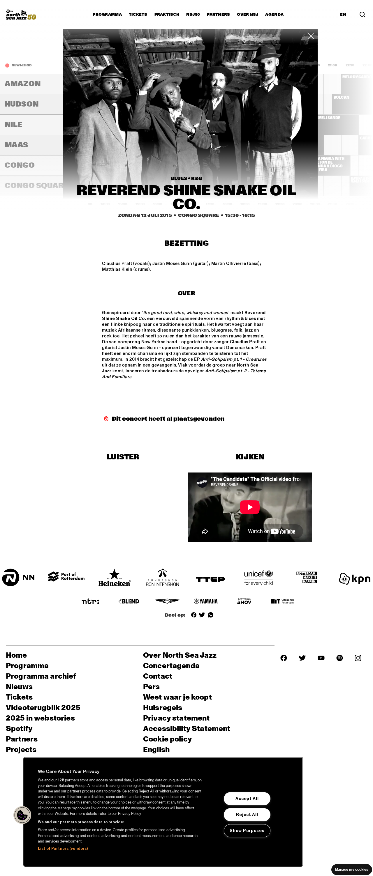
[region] (163, 812)
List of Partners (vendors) (63, 848)
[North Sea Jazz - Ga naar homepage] (21, 14)
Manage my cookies (351, 870)
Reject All (247, 814)
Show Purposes (247, 830)
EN (343, 14)
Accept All (246, 798)
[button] (22, 815)
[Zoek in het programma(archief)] (362, 14)
